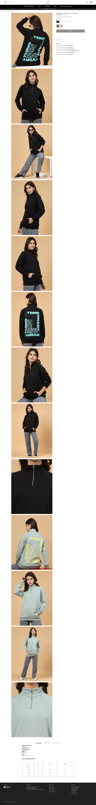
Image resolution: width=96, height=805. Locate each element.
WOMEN (47, 6)
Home (4, 11)
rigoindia (10, 801)
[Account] (87, 2)
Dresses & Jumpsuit (52, 790)
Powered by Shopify (14, 801)
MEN (39, 6)
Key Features (39, 742)
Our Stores (73, 794)
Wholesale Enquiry (75, 788)
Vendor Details (59, 39)
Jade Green (61, 26)
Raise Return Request (66, 6)
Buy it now (70, 34)
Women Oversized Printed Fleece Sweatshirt (13, 11)
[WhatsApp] (9, 787)
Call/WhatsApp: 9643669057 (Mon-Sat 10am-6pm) (35, 789)
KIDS (55, 6)
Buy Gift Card (74, 790)
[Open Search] (5, 2)
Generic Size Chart (56, 742)
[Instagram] (7, 787)
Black (57, 26)
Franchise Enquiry (75, 789)
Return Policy (47, 742)
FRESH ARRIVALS (29, 6)
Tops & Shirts (51, 789)
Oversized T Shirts (52, 788)
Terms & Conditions (75, 793)
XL (68, 21)
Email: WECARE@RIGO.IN (31, 788)
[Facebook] (4, 787)
